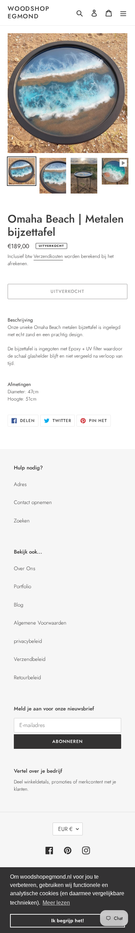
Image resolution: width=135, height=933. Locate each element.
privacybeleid (28, 641)
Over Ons (24, 568)
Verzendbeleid (29, 659)
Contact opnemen (33, 502)
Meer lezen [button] (56, 903)
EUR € (65, 829)
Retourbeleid (27, 677)
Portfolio (22, 586)
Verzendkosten (48, 256)
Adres (20, 484)
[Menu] (123, 12)
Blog (18, 605)
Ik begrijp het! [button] (67, 920)
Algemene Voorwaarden (40, 623)
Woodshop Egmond (28, 12)
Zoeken (22, 520)
